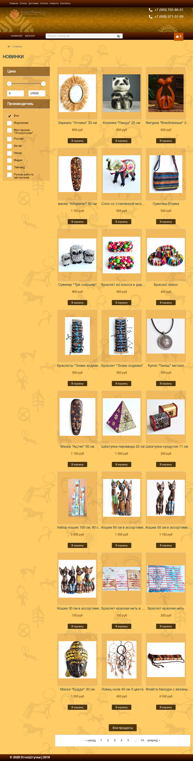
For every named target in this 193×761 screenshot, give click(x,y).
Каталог (30, 36)
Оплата (44, 3)
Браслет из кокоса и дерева (124, 285)
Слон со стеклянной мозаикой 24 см (124, 204)
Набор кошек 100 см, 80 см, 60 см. (79, 527)
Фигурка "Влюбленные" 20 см (168, 123)
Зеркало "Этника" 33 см (77, 123)
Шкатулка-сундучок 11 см (167, 446)
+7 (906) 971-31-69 (168, 16)
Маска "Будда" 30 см (77, 689)
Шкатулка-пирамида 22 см (123, 446)
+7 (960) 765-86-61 (168, 10)
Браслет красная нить (166, 608)
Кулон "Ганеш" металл (166, 365)
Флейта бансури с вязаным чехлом (168, 689)
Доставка (33, 3)
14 (142, 740)
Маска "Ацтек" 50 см (77, 446)
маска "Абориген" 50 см (77, 204)
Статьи (23, 3)
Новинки (16, 36)
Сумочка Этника (166, 204)
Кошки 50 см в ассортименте (168, 527)
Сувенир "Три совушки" (77, 285)
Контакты (65, 3)
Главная (14, 3)
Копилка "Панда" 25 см (121, 123)
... (135, 740)
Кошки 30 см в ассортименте (79, 608)
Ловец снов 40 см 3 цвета (122, 689)
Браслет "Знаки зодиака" (122, 365)
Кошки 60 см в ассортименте (124, 527)
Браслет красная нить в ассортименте (124, 608)
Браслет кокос (166, 285)
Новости (54, 3)
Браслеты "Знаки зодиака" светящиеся (79, 365)
